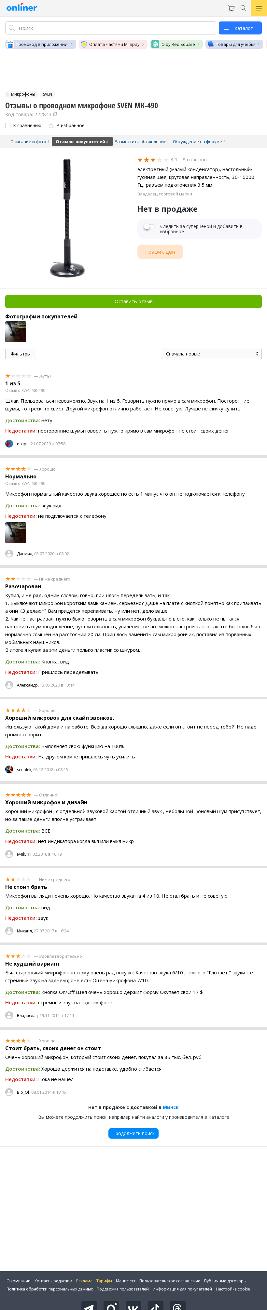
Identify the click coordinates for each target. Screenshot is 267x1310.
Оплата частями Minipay (114, 44)
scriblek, (24, 769)
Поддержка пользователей (123, 1289)
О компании (19, 1281)
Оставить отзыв (134, 301)
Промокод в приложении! (42, 44)
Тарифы (104, 1281)
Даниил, (25, 553)
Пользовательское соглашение (169, 1281)
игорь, (23, 444)
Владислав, (27, 1015)
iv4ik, (21, 854)
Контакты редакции (53, 1281)
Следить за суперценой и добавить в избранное (201, 229)
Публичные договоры (225, 1281)
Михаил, (25, 931)
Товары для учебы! (235, 44)
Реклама (84, 1281)
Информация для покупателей (182, 1289)
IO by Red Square (178, 44)
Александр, (28, 685)
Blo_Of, (23, 1092)
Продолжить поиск (133, 1133)
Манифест (125, 1281)
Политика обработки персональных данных (50, 1289)
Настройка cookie (233, 1289)
